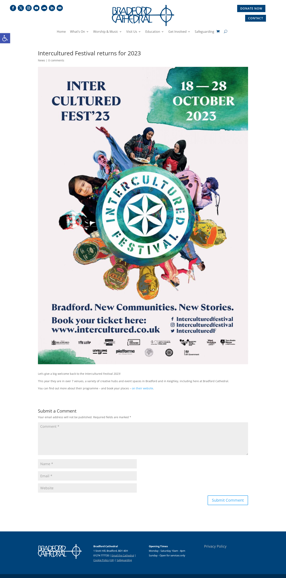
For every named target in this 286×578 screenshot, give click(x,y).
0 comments (56, 60)
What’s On (77, 32)
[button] (5, 38)
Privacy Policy (215, 546)
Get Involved (177, 32)
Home (61, 32)
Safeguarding (204, 32)
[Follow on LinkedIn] (52, 8)
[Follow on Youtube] (36, 8)
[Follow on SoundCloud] (44, 8)
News (41, 60)
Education (152, 32)
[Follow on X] (21, 8)
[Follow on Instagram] (28, 8)
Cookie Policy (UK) (103, 560)
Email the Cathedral (122, 555)
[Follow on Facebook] (13, 8)
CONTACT (255, 18)
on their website (142, 388)
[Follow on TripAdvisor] (60, 8)
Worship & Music (105, 32)
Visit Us (131, 32)
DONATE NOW (251, 8)
